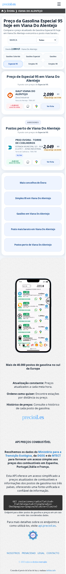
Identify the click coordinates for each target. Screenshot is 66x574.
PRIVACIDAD (29, 553)
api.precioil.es (47, 526)
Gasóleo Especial (33, 56)
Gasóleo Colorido (13, 56)
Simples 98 (53, 64)
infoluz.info (51, 570)
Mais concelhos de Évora (33, 182)
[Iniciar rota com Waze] (28, 106)
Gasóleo (53, 56)
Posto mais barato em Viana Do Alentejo (33, 229)
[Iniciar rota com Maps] (36, 106)
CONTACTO (53, 553)
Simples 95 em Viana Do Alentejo (33, 198)
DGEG (41, 455)
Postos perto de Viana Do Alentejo (33, 244)
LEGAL (41, 553)
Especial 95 (13, 64)
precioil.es (33, 417)
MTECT (56, 455)
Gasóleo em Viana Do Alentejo (33, 213)
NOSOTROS (13, 553)
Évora (11, 10)
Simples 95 (33, 64)
